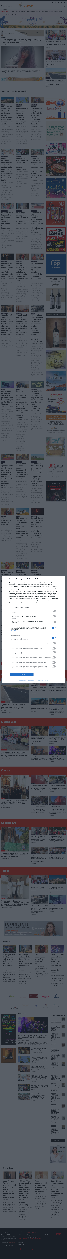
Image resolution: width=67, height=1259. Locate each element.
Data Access (31, 680)
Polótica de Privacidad (42, 680)
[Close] (61, 579)
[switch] (54, 611)
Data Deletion (22, 680)
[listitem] (33, 607)
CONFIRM (22, 674)
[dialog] (33, 629)
